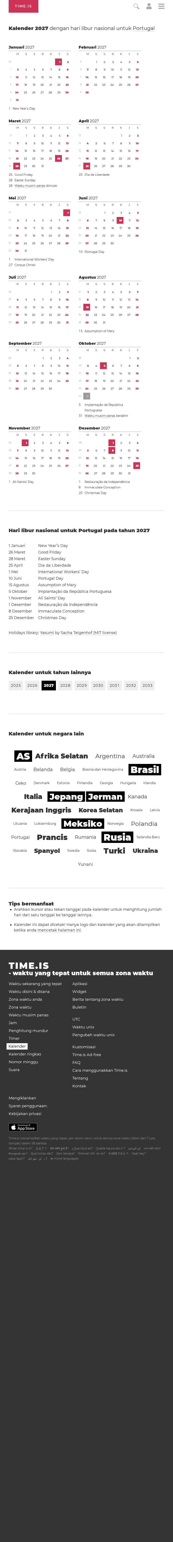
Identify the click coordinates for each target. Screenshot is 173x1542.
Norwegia (115, 824)
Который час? (18, 1153)
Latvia (155, 810)
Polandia (144, 823)
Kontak (79, 1086)
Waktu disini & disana (29, 991)
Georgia (106, 783)
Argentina (110, 756)
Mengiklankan (22, 1098)
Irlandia (149, 783)
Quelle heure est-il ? (110, 1148)
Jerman (105, 796)
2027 (29, 47)
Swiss (91, 851)
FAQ (76, 1062)
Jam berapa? (65, 1153)
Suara (14, 1070)
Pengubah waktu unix (93, 1035)
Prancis (52, 837)
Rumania (85, 837)
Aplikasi (79, 984)
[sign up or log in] (149, 8)
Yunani (85, 864)
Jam (13, 1023)
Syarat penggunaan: (28, 1106)
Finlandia (84, 783)
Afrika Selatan (61, 756)
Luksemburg (45, 824)
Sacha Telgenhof (76, 632)
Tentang (80, 1078)
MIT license (105, 632)
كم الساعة (134, 1148)
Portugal (144, 28)
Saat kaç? (139, 1153)
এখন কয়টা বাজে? (152, 1148)
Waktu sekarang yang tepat (35, 984)
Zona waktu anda (25, 999)
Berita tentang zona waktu (97, 999)
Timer (14, 1038)
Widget (79, 991)
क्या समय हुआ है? (59, 1148)
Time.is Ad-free (86, 1055)
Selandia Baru (148, 837)
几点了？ (41, 1148)
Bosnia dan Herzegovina (102, 770)
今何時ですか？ (118, 1153)
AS (23, 756)
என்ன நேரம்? (17, 1158)
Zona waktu (20, 1007)
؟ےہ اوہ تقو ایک (37, 1158)
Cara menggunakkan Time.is (99, 1070)
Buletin (79, 1007)
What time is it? (20, 1148)
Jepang (66, 796)
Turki (114, 850)
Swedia (73, 851)
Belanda (43, 769)
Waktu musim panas (30, 186)
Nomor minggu (23, 1062)
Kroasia (136, 810)
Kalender (82, 28)
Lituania (20, 824)
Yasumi (47, 632)
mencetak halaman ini (59, 930)
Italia (33, 796)
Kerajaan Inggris (41, 810)
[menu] (161, 7)
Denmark (42, 783)
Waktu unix (83, 1027)
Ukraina (145, 850)
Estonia (63, 783)
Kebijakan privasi (25, 1113)
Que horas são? (42, 1153)
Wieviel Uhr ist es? (91, 1153)
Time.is (23, 6)
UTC (76, 1019)
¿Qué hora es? (82, 1148)
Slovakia (20, 851)
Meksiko (83, 823)
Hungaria (128, 783)
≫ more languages (64, 1158)
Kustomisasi (84, 1047)
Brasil (145, 769)
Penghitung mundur (28, 1030)
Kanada (137, 796)
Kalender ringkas (25, 1054)
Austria (20, 770)
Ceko (20, 783)
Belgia (67, 769)
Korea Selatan (101, 810)
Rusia (117, 837)
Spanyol (47, 850)
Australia (143, 756)
